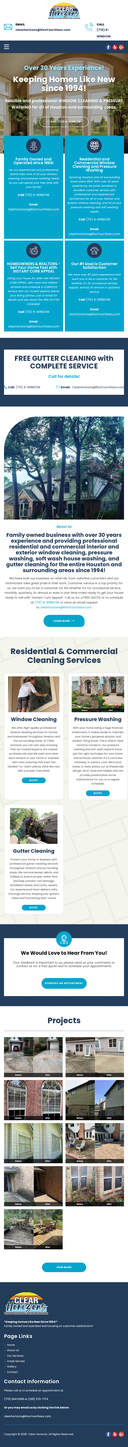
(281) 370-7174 (38, 1399)
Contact (12, 1372)
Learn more (62, 621)
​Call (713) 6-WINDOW (66, 121)
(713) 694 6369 (14, 1399)
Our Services (15, 1356)
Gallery (11, 1366)
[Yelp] (115, 47)
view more (64, 1267)
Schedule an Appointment (64, 983)
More (98, 793)
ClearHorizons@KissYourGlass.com (92, 387)
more (33, 780)
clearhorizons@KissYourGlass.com (43, 30)
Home (11, 1345)
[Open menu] (6, 47)
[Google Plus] (121, 47)
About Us (13, 1350)
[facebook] (108, 47)
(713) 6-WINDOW (37, 195)
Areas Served (15, 1361)
